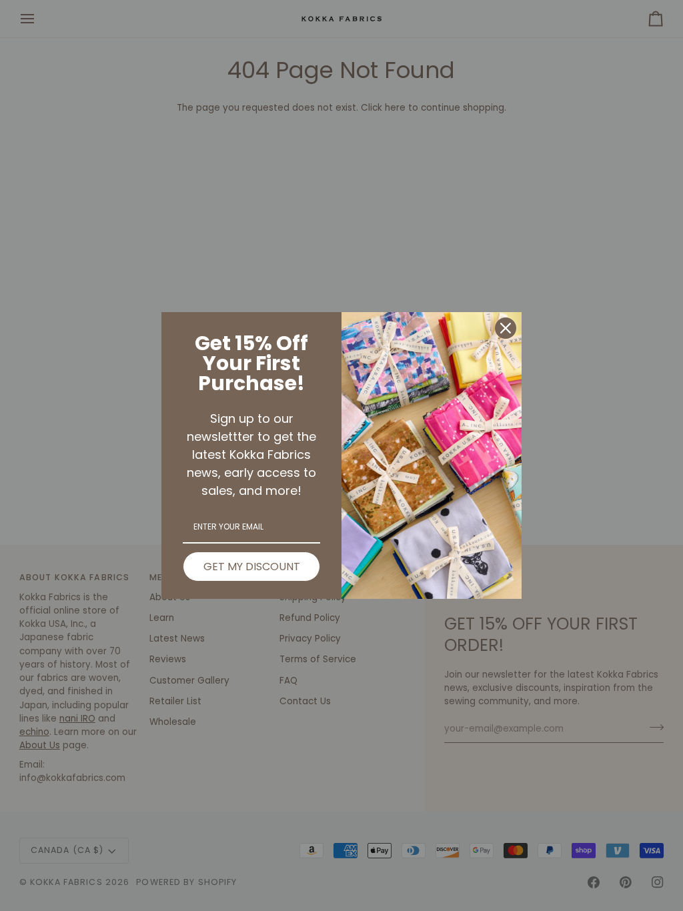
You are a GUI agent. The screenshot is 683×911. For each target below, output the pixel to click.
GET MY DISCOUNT (251, 566)
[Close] (506, 328)
